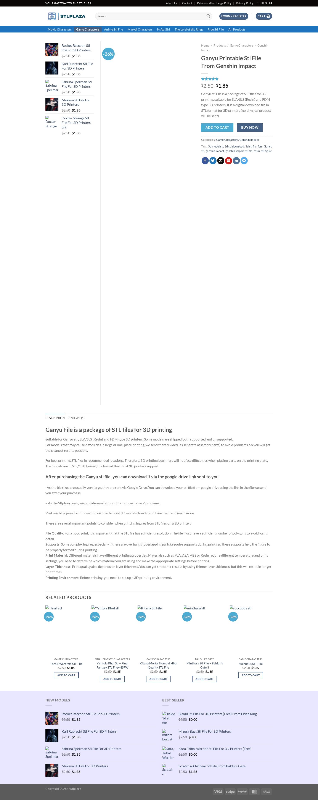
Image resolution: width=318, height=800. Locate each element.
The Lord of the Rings (189, 29)
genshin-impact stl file (238, 151)
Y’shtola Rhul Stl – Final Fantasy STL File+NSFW (112, 665)
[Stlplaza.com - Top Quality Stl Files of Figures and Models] (67, 16)
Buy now (250, 127)
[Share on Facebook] (205, 160)
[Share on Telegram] (244, 160)
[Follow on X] (266, 3)
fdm (260, 146)
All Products (236, 29)
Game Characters (87, 29)
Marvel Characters (140, 29)
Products (220, 45)
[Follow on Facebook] (258, 3)
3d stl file (251, 146)
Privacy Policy (245, 3)
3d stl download (234, 146)
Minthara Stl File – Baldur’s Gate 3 (204, 665)
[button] (233, 16)
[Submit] (208, 16)
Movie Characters (60, 29)
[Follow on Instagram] (262, 3)
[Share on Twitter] (213, 160)
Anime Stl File (113, 29)
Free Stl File (216, 29)
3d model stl (215, 146)
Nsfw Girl (163, 29)
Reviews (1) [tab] (76, 418)
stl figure (266, 151)
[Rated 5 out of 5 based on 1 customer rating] (237, 79)
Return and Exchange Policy (214, 3)
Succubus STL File (251, 664)
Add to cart (217, 127)
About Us (171, 3)
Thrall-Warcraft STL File (66, 664)
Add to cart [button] (66, 675)
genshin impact (215, 151)
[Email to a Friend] (220, 160)
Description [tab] (55, 418)
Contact (187, 3)
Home (205, 45)
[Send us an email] (270, 3)
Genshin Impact (249, 139)
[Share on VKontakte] (236, 160)
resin (257, 151)
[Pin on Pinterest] (228, 160)
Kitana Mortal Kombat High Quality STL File (158, 665)
